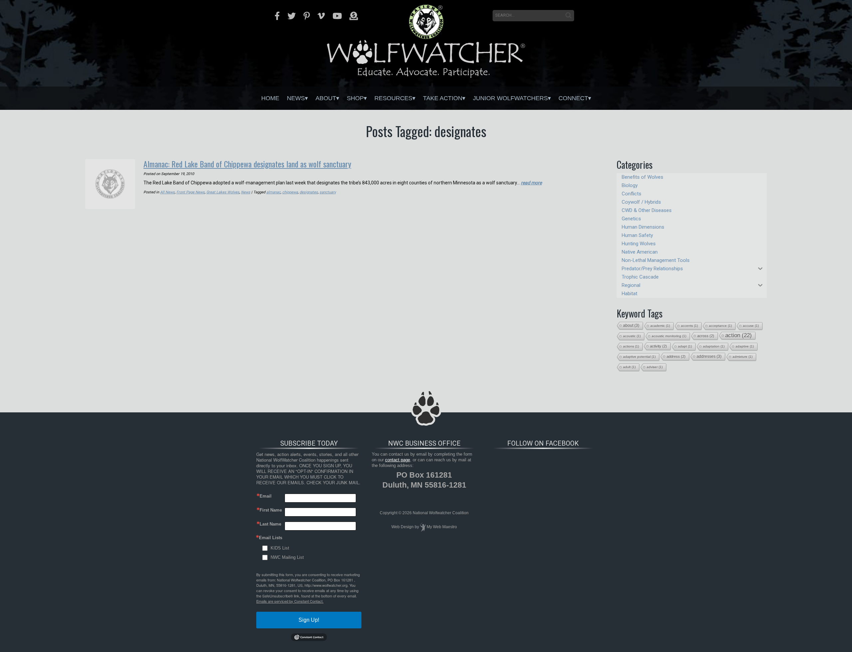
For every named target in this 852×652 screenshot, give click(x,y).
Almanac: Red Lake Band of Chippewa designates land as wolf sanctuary (247, 164)
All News (167, 192)
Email (266, 496)
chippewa (290, 192)
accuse (751, 325)
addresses (709, 356)
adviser (655, 367)
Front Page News (190, 192)
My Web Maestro (442, 527)
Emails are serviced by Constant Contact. (289, 601)
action (738, 335)
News (296, 98)
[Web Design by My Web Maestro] (423, 527)
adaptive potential (639, 356)
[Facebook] (277, 16)
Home (270, 98)
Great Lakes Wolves (222, 192)
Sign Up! (309, 620)
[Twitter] (292, 16)
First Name (271, 510)
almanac (273, 192)
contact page (397, 459)
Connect (573, 98)
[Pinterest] (307, 16)
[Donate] (353, 16)
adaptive (745, 346)
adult (629, 367)
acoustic (632, 336)
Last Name (270, 524)
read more (531, 182)
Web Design (402, 527)
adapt (685, 346)
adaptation (714, 346)
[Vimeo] (321, 16)
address (676, 356)
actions (631, 346)
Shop (355, 98)
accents (689, 325)
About (326, 98)
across (705, 336)
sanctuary (328, 192)
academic (660, 325)
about (631, 325)
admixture (742, 356)
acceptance (720, 325)
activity (658, 346)
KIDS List (280, 547)
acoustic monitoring (669, 336)
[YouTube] (337, 16)
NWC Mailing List (287, 557)
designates (309, 192)
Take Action (442, 98)
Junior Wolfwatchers (510, 98)
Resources (393, 98)
